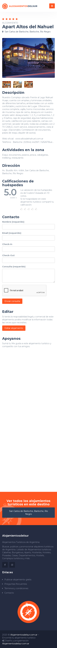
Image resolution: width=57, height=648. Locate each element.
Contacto (9, 592)
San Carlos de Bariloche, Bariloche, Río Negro (28, 512)
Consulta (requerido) (13, 266)
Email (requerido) (11, 233)
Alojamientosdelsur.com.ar (23, 634)
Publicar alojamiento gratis (17, 579)
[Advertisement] (28, 388)
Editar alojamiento (14, 328)
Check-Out (8, 255)
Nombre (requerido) (13, 222)
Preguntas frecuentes (15, 584)
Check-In (7, 244)
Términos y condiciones (16, 588)
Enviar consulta (12, 301)
